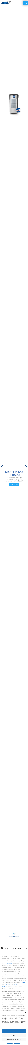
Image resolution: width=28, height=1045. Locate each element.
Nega (14, 1035)
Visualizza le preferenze (14, 1039)
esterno (8, 984)
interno (23, 982)
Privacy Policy (17, 1043)
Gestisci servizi (13, 1027)
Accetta (14, 1031)
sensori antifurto (7, 963)
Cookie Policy (10, 1043)
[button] (25, 1012)
